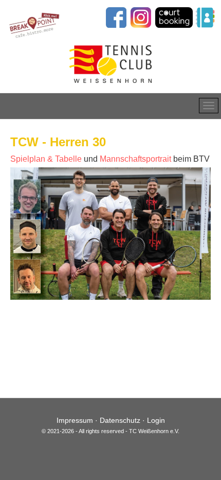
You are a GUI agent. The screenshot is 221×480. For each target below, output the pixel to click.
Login (156, 420)
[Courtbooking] (174, 17)
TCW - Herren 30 (58, 142)
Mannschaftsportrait (135, 159)
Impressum (75, 420)
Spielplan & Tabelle (46, 159)
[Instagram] (141, 17)
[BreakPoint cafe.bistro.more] (35, 23)
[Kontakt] (205, 17)
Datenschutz (120, 420)
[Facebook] (114, 17)
